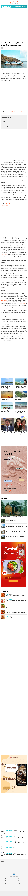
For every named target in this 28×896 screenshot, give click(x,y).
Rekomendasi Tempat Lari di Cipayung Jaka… (15, 537)
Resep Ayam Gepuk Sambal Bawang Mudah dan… (16, 606)
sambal (7, 594)
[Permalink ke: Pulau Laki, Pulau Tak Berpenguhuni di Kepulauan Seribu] (7, 381)
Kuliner (7, 599)
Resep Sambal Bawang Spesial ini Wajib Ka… (16, 595)
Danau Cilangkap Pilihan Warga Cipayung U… (16, 526)
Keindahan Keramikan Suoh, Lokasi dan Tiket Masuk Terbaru (20, 411)
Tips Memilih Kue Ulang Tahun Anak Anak (16, 838)
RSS (21, 883)
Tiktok (8, 883)
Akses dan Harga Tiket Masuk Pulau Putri (6, 410)
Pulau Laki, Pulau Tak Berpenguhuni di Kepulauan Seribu (5, 387)
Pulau (2, 864)
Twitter (21, 878)
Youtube (21, 881)
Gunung (2, 861)
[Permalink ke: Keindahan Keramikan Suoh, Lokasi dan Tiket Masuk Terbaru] (21, 405)
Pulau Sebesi (4, 300)
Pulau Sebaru (18, 399)
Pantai (2, 863)
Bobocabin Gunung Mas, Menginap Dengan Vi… (12, 516)
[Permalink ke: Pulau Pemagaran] (7, 394)
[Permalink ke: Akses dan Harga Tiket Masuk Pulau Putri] (7, 405)
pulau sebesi (4, 254)
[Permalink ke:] (2, 47)
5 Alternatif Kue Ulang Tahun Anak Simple (16, 849)
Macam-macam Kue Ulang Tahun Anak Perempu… (15, 843)
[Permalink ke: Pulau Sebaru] (21, 394)
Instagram (8, 881)
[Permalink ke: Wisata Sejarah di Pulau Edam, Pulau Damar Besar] (21, 381)
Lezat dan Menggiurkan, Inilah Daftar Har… (16, 612)
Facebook (8, 878)
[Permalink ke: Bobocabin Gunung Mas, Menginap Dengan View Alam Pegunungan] (14, 508)
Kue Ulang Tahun (9, 830)
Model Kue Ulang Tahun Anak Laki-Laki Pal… (16, 854)
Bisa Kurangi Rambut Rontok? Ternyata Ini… (16, 618)
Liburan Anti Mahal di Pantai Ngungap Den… (16, 531)
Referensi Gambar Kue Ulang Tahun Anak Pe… (16, 832)
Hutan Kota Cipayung (11, 520)
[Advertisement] (14, 24)
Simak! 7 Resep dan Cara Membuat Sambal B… (16, 601)
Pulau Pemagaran (6, 126)
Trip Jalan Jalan (14, 2)
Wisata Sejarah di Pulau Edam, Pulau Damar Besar (13, 124)
